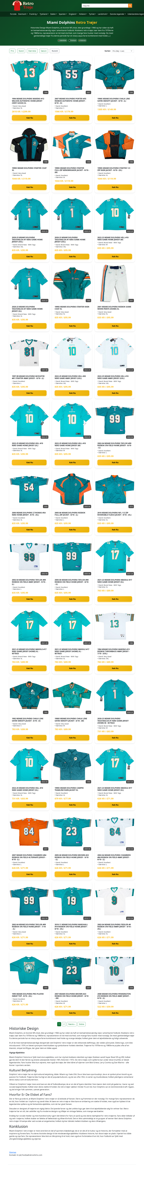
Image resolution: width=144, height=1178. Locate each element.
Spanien (62, 14)
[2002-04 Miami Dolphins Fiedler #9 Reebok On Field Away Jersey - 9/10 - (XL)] (115, 901)
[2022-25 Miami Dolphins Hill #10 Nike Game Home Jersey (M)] (72, 420)
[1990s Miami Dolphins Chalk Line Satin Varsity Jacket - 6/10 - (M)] (72, 695)
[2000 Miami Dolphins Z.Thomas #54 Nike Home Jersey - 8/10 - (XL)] (29, 489)
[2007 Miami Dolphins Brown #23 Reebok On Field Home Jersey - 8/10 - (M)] (72, 970)
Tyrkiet (92, 14)
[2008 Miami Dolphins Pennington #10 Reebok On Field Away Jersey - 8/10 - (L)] (115, 970)
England (72, 14)
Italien (53, 14)
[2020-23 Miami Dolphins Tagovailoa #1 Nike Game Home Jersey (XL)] (29, 283)
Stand (21, 51)
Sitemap (12, 1152)
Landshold (102, 14)
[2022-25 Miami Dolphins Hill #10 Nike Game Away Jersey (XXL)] (115, 352)
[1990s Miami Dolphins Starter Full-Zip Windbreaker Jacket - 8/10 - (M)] (72, 144)
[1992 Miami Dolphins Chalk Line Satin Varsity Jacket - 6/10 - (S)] (29, 695)
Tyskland (43, 14)
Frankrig (33, 14)
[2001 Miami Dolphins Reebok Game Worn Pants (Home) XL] (115, 283)
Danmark (22, 14)
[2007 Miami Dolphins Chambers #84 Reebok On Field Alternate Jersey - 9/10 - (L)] (29, 831)
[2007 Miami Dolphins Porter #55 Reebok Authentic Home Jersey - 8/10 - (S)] (72, 75)
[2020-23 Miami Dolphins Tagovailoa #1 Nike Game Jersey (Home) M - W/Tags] (115, 695)
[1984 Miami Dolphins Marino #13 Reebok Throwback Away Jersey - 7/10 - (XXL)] (115, 626)
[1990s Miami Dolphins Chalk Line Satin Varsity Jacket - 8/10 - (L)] (115, 75)
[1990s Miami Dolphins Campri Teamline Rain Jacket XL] (72, 764)
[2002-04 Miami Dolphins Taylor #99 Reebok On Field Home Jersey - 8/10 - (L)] (115, 420)
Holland (82, 14)
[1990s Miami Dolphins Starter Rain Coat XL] (72, 283)
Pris (12, 51)
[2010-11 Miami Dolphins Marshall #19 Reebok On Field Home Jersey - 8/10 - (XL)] (72, 901)
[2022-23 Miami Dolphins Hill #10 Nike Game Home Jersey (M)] (115, 214)
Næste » (71, 1024)
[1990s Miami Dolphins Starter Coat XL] (29, 144)
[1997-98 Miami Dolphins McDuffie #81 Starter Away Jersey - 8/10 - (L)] (29, 352)
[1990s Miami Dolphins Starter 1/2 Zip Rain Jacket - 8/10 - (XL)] (115, 144)
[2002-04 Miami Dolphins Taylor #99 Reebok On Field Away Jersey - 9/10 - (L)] (29, 556)
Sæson (44, 51)
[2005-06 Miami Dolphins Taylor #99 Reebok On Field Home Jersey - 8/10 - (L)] (72, 556)
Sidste (81, 1024)
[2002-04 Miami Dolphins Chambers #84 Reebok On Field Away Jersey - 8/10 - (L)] (115, 831)
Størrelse (32, 51)
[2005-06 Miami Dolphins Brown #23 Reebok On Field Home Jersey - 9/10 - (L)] (72, 831)
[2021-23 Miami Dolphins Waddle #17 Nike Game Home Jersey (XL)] (115, 556)
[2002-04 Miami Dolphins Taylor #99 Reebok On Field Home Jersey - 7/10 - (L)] (29, 901)
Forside (13, 14)
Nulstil (55, 51)
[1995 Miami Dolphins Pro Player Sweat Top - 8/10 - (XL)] (29, 970)
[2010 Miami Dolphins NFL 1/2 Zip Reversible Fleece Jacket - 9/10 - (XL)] (115, 489)
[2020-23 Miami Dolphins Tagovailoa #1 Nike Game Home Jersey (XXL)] (29, 214)
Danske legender (117, 14)
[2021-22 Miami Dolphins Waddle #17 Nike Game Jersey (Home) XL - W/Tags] (29, 626)
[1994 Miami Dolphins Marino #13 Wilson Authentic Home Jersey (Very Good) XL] (29, 75)
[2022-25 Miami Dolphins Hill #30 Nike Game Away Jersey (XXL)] (72, 352)
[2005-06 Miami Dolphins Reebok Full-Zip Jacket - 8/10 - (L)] (72, 489)
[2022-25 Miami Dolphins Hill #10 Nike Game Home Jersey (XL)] (29, 420)
